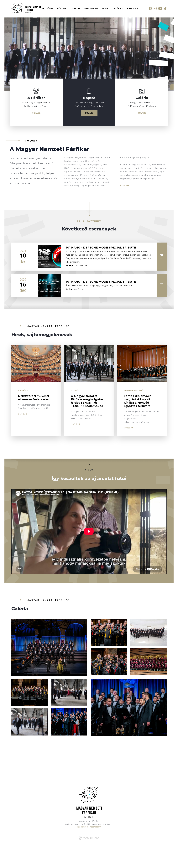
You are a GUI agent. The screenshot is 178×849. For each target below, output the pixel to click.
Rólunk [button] (61, 8)
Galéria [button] (117, 8)
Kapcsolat (133, 8)
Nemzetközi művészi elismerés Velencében (34, 493)
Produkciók (91, 8)
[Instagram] (154, 9)
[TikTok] (164, 9)
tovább (36, 208)
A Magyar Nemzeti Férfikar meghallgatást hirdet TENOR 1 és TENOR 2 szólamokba (88, 496)
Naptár (76, 8)
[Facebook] (149, 9)
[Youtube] (159, 9)
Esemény (23, 485)
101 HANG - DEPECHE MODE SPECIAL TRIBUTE (101, 342)
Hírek (105, 8)
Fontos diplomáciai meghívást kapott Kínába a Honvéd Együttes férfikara (138, 496)
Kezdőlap (47, 8)
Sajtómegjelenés (134, 485)
